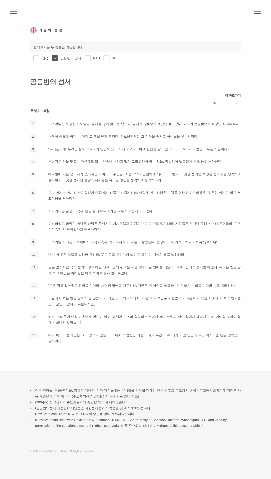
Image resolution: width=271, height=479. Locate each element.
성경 (45, 58)
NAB (96, 58)
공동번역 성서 (71, 58)
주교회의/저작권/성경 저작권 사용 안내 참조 (105, 396)
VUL (115, 58)
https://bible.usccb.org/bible (181, 426)
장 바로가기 (233, 95)
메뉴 (257, 12)
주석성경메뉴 (13, 12)
